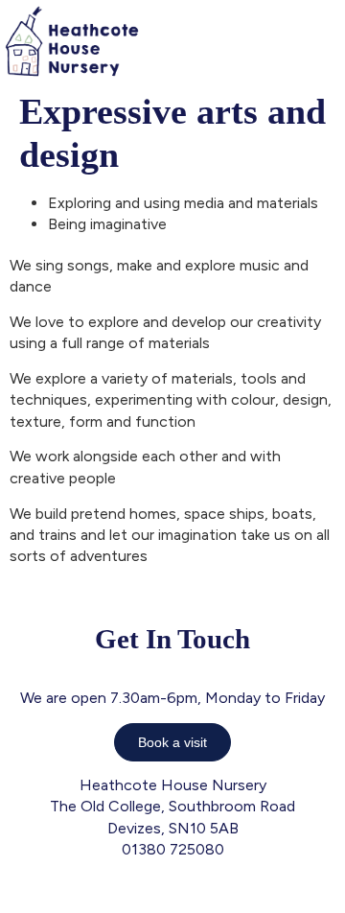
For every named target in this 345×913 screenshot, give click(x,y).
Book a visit (172, 742)
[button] (329, 40)
